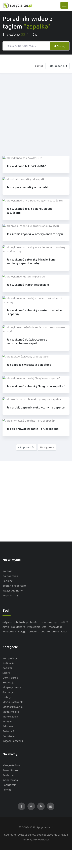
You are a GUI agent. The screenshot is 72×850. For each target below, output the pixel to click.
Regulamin (9, 784)
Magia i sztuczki (13, 702)
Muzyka (8, 721)
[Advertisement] (36, 114)
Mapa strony (10, 595)
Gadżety (8, 692)
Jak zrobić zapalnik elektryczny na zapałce (36, 407)
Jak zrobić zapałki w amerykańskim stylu (35, 234)
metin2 (63, 622)
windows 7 (9, 631)
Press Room (10, 770)
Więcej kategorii (13, 740)
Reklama (8, 775)
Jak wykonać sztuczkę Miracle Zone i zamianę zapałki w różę (32, 261)
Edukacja (8, 682)
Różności (8, 731)
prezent (33, 631)
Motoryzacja (10, 716)
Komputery (10, 658)
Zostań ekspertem (14, 585)
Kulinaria (8, 663)
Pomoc (7, 789)
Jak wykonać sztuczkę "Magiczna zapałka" (36, 386)
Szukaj (60, 45)
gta (44, 626)
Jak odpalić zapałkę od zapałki (27, 187)
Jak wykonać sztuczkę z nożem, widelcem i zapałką (35, 312)
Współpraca (10, 780)
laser (64, 631)
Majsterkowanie (13, 706)
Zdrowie (8, 726)
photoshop (21, 622)
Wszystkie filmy (13, 590)
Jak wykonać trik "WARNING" (26, 166)
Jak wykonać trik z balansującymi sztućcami (29, 210)
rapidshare (18, 626)
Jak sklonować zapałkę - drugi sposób (33, 428)
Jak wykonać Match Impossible (28, 284)
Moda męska (11, 711)
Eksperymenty (12, 687)
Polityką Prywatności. (36, 839)
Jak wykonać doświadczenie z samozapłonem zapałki (27, 341)
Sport (6, 672)
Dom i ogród (10, 677)
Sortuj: (39, 65)
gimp (6, 626)
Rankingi (8, 580)
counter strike (50, 631)
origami (7, 622)
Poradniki (9, 736)
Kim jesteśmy (11, 765)
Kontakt (7, 571)
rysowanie (33, 626)
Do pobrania (10, 576)
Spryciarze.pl (44, 827)
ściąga (22, 631)
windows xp (49, 622)
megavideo (55, 626)
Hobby (7, 697)
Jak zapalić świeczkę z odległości (29, 364)
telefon (34, 622)
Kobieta (7, 667)
